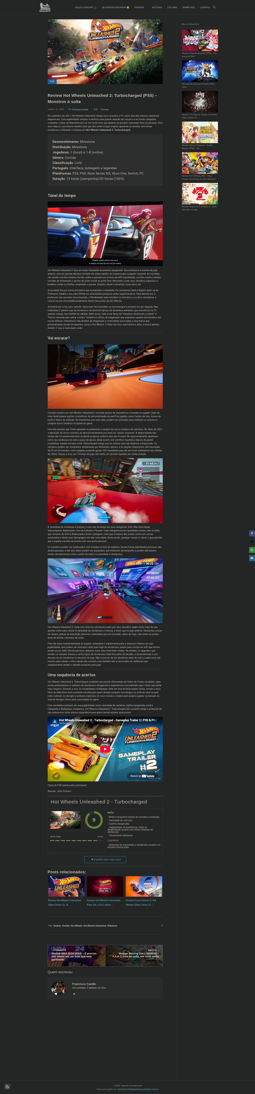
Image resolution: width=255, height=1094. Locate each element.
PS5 (96, 109)
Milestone (112, 925)
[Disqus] (105, 1044)
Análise (57, 925)
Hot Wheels (76, 925)
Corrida (66, 925)
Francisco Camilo (80, 109)
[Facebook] (252, 533)
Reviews (105, 109)
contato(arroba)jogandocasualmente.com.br (137, 1089)
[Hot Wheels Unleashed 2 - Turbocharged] (65, 820)
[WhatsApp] (252, 550)
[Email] (252, 558)
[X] (252, 542)
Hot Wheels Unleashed (94, 925)
